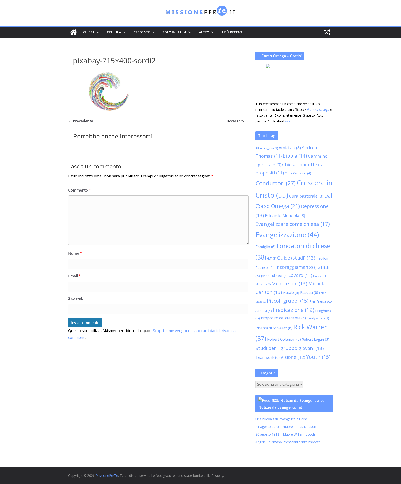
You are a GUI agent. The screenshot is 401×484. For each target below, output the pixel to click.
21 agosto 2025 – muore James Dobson (285, 426)
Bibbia (295, 156)
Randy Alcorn (318, 318)
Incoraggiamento (298, 267)
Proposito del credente (283, 318)
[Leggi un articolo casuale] (327, 32)
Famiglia (265, 246)
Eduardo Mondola (285, 215)
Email (74, 276)
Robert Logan (315, 339)
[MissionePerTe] (73, 32)
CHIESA (88, 32)
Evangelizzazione (287, 234)
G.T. (271, 258)
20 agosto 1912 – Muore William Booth (285, 434)
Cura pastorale (306, 196)
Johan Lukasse (274, 275)
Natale (291, 292)
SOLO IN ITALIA (174, 32)
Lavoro (300, 275)
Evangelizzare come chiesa (292, 223)
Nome (75, 253)
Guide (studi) (296, 257)
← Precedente (80, 121)
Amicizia (290, 148)
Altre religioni (266, 148)
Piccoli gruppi (288, 300)
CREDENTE (141, 32)
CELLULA (114, 32)
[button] (97, 32)
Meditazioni (289, 283)
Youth (318, 356)
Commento (79, 190)
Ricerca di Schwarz (273, 327)
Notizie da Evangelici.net (280, 407)
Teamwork (267, 357)
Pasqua (309, 292)
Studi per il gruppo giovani (289, 348)
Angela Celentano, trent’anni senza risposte (287, 442)
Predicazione (293, 310)
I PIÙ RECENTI (232, 32)
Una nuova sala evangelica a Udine (282, 419)
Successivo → (237, 121)
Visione (293, 357)
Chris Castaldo (298, 173)
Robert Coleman (284, 339)
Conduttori (275, 183)
